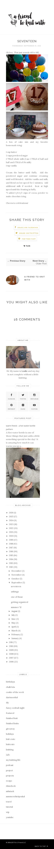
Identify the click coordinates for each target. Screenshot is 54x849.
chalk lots (10, 687)
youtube (10, 817)
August (14, 611)
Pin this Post (29, 239)
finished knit (12, 718)
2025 (11, 516)
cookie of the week (15, 692)
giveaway (10, 729)
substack (10, 791)
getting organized (19, 602)
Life (8, 755)
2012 (11, 567)
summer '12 (16, 607)
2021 (11, 532)
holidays (10, 734)
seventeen (16, 586)
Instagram (34, 399)
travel (9, 801)
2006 (11, 661)
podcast (9, 765)
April (13, 626)
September (17, 582)
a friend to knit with (34, 278)
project (9, 770)
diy (7, 702)
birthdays (10, 682)
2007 (11, 658)
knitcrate (10, 744)
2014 (11, 559)
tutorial (9, 807)
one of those (17, 597)
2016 (11, 551)
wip (7, 812)
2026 (11, 512)
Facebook (11, 399)
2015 (11, 555)
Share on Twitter (28, 233)
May (13, 623)
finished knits (12, 723)
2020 (11, 536)
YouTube (34, 409)
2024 (11, 520)
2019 (11, 540)
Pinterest (11, 409)
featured (10, 713)
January (15, 638)
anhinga (15, 591)
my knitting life (13, 760)
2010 (11, 646)
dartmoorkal (12, 697)
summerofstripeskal (15, 796)
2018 (11, 543)
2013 (11, 563)
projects (10, 775)
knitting (10, 749)
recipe (9, 781)
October (15, 578)
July (13, 615)
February (15, 634)
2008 (11, 654)
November (16, 575)
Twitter (23, 399)
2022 (11, 528)
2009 (11, 650)
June (13, 619)
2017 (11, 547)
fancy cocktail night (15, 708)
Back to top (40, 846)
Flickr (23, 409)
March (14, 630)
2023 (11, 524)
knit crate (10, 739)
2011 (11, 642)
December (16, 571)
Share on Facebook (28, 227)
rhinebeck (11, 786)
